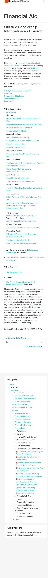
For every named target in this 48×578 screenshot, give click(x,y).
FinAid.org (8, 93)
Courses (14, 390)
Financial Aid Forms (22, 416)
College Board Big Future (14, 96)
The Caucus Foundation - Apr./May (20, 181)
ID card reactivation (22, 402)
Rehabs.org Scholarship (16, 147)
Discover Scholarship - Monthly (19, 127)
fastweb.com (9, 101)
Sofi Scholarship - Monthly (17, 131)
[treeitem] (26, 384)
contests (29, 66)
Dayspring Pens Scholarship (17, 137)
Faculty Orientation (22, 419)
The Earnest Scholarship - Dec (18, 240)
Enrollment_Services (23, 422)
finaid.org (34, 68)
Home (11, 384)
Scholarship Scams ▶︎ (33, 346)
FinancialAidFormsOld (23, 425)
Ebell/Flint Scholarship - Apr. (17, 178)
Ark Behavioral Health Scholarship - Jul (21, 215)
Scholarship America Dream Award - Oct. (22, 227)
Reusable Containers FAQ (25, 399)
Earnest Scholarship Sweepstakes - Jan (22, 141)
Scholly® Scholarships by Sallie (17, 91)
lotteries (18, 66)
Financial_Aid (20, 428)
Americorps (11, 112)
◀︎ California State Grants (16, 338)
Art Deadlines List (14, 272)
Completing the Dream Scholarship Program (24, 124)
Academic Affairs (21, 413)
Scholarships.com (11, 98)
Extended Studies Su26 (24, 396)
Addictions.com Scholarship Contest (21, 243)
